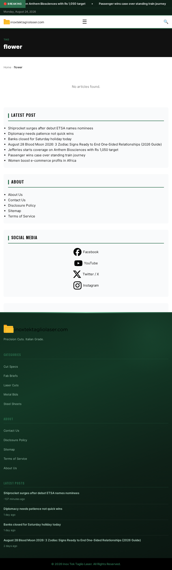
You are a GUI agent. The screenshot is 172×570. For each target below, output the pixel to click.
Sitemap (14, 211)
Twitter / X (91, 274)
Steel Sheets (13, 404)
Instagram (91, 285)
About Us (15, 194)
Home (7, 67)
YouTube (91, 263)
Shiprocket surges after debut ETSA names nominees (50, 128)
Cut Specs (11, 366)
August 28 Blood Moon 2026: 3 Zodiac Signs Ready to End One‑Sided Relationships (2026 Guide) (85, 144)
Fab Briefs (11, 376)
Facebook (91, 252)
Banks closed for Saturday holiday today (39, 139)
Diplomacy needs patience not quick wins (41, 133)
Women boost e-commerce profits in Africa (42, 160)
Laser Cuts (11, 385)
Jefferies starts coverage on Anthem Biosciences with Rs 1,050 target (63, 150)
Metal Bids (11, 394)
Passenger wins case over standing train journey (119, 3)
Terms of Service (21, 216)
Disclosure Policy (22, 205)
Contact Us (17, 200)
